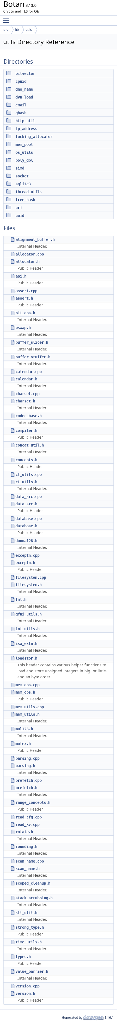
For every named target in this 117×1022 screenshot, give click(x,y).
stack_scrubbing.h (34, 898)
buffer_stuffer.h (33, 357)
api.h (21, 276)
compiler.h (26, 430)
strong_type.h (30, 927)
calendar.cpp (29, 372)
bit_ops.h (25, 313)
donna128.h (26, 540)
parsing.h (25, 766)
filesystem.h (29, 585)
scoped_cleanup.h (33, 883)
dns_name (24, 89)
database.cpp (29, 518)
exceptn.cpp (27, 555)
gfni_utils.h (29, 614)
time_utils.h (29, 942)
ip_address (26, 129)
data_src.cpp (29, 496)
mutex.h (23, 743)
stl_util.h (26, 912)
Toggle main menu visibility (7, 20)
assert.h (24, 298)
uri (19, 207)
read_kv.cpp (27, 824)
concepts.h (26, 460)
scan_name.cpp (30, 861)
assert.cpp (26, 291)
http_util (25, 121)
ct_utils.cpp (29, 474)
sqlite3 (23, 184)
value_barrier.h (32, 971)
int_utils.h (27, 629)
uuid (20, 215)
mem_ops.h (25, 692)
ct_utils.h (26, 482)
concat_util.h (30, 445)
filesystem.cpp (31, 577)
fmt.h (21, 599)
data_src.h (26, 504)
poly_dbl (24, 160)
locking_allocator (34, 136)
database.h (26, 526)
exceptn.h (25, 563)
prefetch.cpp (29, 780)
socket (22, 176)
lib (17, 29)
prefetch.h (26, 788)
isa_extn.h (26, 643)
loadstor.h (26, 658)
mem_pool (24, 144)
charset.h (25, 401)
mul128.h (24, 729)
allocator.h (27, 261)
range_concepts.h (33, 802)
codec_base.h (29, 416)
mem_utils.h (27, 714)
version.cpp (27, 986)
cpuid (21, 81)
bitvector (25, 73)
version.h (25, 993)
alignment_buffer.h (35, 239)
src (6, 29)
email (21, 105)
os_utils (24, 152)
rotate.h (24, 832)
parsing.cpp (27, 758)
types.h (23, 957)
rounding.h (26, 846)
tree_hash (25, 200)
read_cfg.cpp (29, 817)
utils (29, 29)
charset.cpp (27, 394)
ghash (21, 113)
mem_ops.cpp (27, 685)
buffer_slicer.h (32, 342)
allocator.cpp (30, 254)
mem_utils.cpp (30, 707)
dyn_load (24, 97)
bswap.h (23, 327)
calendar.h (26, 379)
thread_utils (29, 192)
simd (20, 168)
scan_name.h (27, 868)
